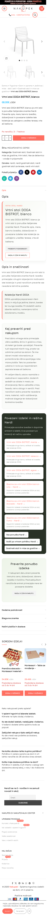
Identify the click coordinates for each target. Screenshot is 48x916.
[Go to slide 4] (26, 60)
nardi (12, 163)
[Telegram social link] (10, 178)
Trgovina (13, 86)
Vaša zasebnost (9, 836)
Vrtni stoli (22, 155)
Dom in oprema (25, 86)
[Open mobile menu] (4, 8)
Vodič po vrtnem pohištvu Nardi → (22, 541)
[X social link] (27, 172)
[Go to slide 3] (24, 60)
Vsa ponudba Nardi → (16, 535)
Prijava (6, 858)
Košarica (5, 863)
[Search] (35, 14)
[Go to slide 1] (19, 60)
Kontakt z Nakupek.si (12, 822)
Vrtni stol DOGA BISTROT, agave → (23, 470)
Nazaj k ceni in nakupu (17, 255)
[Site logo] (23, 8)
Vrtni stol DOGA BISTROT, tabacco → (24, 456)
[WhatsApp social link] (4, 178)
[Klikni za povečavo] (6, 58)
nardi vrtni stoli (32, 166)
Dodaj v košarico (28, 138)
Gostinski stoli (19, 152)
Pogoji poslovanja (9, 832)
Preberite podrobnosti (17, 249)
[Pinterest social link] (33, 172)
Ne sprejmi (20, 911)
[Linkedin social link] (39, 172)
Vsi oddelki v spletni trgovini (15, 827)
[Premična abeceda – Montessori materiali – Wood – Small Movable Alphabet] (12, 657)
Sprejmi (7, 911)
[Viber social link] (16, 178)
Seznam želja (7, 855)
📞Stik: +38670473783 (19, 15)
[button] (4, 41)
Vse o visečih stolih (10, 840)
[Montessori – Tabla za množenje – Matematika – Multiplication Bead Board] (35, 655)
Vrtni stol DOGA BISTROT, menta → (23, 442)
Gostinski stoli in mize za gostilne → (23, 548)
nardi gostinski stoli (25, 163)
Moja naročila (8, 868)
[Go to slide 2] (22, 60)
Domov (5, 86)
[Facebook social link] (20, 172)
